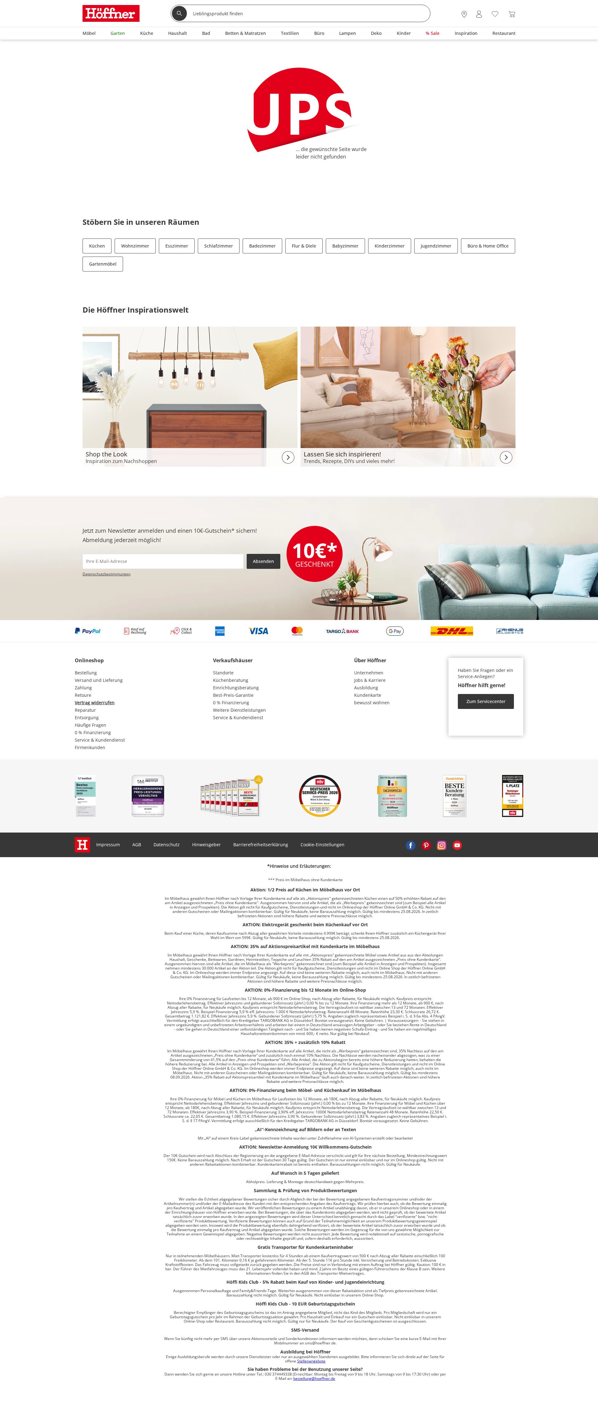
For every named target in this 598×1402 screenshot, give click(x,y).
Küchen (97, 246)
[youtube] (457, 844)
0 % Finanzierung (93, 732)
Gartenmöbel (102, 264)
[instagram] (441, 844)
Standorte (223, 673)
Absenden (263, 561)
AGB (136, 844)
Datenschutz (167, 844)
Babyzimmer (345, 246)
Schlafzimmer (218, 246)
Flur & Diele (304, 246)
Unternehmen (368, 673)
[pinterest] (426, 844)
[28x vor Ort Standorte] (464, 14)
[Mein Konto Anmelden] (479, 14)
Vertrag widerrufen (95, 703)
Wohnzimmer (135, 246)
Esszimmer (176, 246)
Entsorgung (87, 717)
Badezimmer (262, 246)
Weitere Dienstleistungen (239, 710)
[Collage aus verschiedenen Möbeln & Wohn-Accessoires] (190, 396)
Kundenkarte (367, 695)
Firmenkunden (90, 747)
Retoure (83, 695)
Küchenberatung (230, 680)
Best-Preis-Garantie (233, 695)
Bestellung (86, 673)
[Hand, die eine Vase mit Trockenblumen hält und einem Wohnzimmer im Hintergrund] (408, 396)
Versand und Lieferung (99, 680)
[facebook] (410, 844)
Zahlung (83, 688)
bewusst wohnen (372, 703)
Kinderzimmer (390, 246)
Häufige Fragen (90, 725)
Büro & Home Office (488, 246)
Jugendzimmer (436, 246)
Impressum (108, 844)
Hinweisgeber (206, 844)
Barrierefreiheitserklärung (260, 844)
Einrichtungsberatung (236, 688)
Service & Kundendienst (100, 740)
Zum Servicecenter (486, 701)
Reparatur (85, 710)
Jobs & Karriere (370, 680)
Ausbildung (366, 688)
